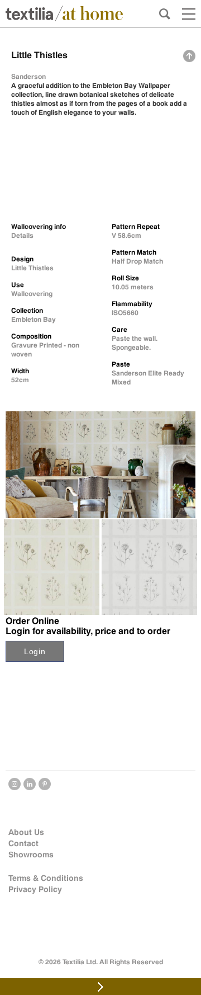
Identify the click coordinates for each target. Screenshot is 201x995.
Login (35, 651)
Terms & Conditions (45, 878)
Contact (23, 843)
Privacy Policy (35, 889)
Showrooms (31, 854)
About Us (26, 832)
